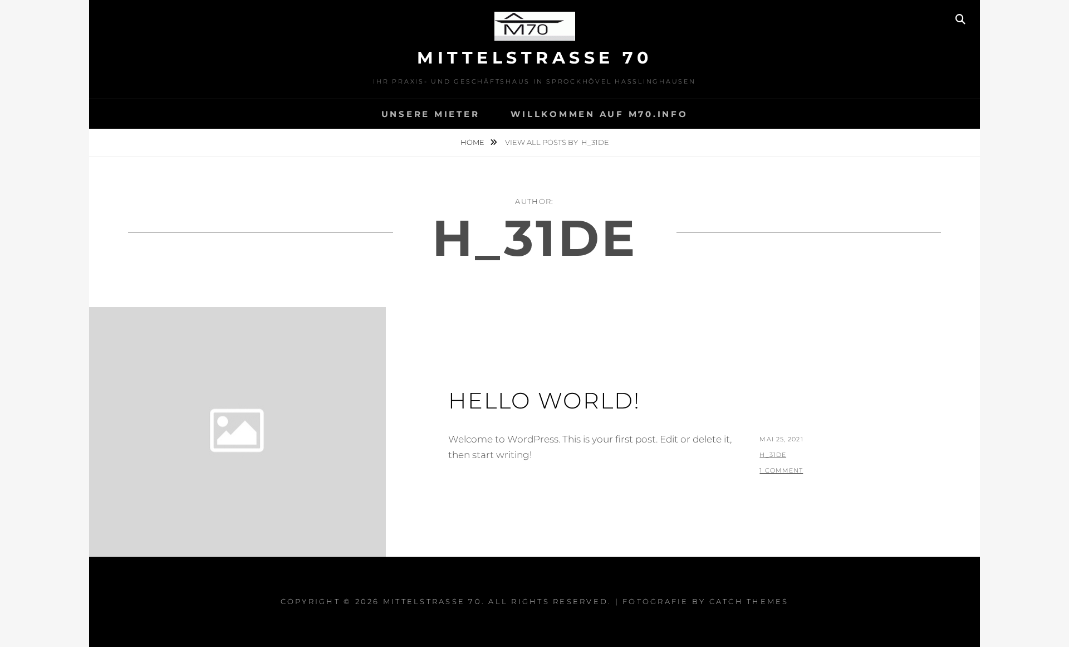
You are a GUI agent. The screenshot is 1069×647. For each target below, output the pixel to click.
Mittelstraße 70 (534, 57)
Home (473, 142)
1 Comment (781, 470)
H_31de (772, 455)
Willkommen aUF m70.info (599, 114)
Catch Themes (749, 601)
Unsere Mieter (430, 114)
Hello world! (544, 400)
